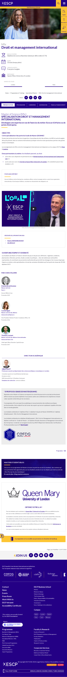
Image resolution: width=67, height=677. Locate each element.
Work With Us (7, 599)
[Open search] (58, 3)
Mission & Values (38, 592)
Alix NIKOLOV (11, 243)
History (36, 589)
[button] (64, 21)
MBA (3, 641)
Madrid (49, 614)
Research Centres (39, 643)
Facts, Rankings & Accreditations (43, 605)
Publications (37, 638)
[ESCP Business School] (6, 3)
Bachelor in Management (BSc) (10, 632)
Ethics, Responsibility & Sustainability (44, 598)
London (43, 614)
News (4, 590)
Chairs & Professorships (40, 641)
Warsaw (48, 617)
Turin (41, 617)
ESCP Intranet (7, 603)
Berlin (36, 614)
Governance (37, 603)
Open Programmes (7, 652)
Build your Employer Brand (41, 652)
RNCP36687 (24, 425)
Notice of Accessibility (51, 662)
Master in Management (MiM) (10, 636)
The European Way (39, 596)
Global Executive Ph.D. (8, 645)
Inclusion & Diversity (39, 600)
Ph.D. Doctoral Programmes (9, 643)
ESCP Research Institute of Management (45, 634)
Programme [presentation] (20, 105)
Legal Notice (40, 662)
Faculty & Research (41, 629)
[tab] (8, 105)
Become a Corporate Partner (42, 650)
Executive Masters (7, 649)
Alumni (60, 665)
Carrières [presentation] (32, 105)
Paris (36, 617)
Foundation (51, 665)
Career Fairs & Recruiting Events (43, 655)
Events (5, 593)
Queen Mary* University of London (35, 511)
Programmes (7, 629)
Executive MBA (6, 647)
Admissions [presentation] (43, 105)
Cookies (61, 662)
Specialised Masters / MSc (9, 638)
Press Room (7, 596)
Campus (37, 610)
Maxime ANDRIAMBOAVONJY (15, 240)
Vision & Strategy (39, 594)
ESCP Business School (42, 587)
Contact (5, 587)
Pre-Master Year (6, 634)
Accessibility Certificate (11, 606)
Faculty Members (38, 636)
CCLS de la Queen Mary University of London (33, 162)
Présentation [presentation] (8, 105)
